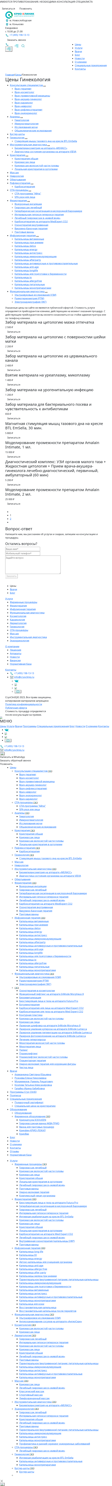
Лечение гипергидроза (32, 1039)
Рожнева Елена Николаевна (30, 1078)
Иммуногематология (26, 123)
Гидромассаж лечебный (28, 207)
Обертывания (18, 179)
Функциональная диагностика (27, 291)
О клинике (81, 61)
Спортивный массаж (31, 1394)
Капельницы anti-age (27, 267)
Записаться (8, 8)
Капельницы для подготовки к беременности (40, 274)
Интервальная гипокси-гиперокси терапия (39, 214)
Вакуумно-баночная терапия (31, 228)
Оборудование (18, 1109)
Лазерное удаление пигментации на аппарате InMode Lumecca (55, 1032)
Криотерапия (18, 155)
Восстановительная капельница (37, 1307)
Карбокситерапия (25, 186)
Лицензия (15, 650)
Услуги (78, 48)
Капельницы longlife (26, 270)
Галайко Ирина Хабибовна (30, 1088)
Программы (29, 726)
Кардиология (17, 619)
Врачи (78, 51)
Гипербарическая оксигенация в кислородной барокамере (48, 211)
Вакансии (15, 660)
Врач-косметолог (24, 92)
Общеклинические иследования (33, 130)
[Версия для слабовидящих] (18, 691)
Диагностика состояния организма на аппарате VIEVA (45, 151)
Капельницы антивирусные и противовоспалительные (46, 263)
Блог (77, 55)
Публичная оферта (16, 707)
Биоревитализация (30, 997)
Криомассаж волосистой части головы (37, 165)
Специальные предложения (91, 65)
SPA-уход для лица (25, 197)
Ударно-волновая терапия (34, 1192)
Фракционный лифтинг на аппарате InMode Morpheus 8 (51, 994)
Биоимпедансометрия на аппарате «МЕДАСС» (41, 148)
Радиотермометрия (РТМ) (29, 298)
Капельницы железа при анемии (38, 1276)
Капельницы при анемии (29, 242)
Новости (80, 58)
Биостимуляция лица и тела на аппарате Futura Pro (48, 1001)
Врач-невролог (23, 106)
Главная (9, 74)
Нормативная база (21, 664)
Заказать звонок (16, 40)
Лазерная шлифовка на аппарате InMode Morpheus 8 (49, 1025)
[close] (2, 1481)
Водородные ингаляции (28, 204)
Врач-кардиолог (24, 102)
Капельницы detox (25, 246)
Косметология (18, 616)
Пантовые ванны (24, 232)
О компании (12, 646)
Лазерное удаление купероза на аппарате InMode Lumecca (53, 1029)
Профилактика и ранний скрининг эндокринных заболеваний (54, 1443)
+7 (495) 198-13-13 (19, 35)
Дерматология (18, 623)
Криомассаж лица (25, 162)
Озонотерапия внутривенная (31, 225)
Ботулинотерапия (29, 1004)
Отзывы (14, 1151)
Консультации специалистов (26, 85)
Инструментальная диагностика (28, 144)
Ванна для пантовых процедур (36, 1126)
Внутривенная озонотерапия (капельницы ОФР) (47, 1241)
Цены (78, 44)
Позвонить (25, 8)
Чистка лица (26, 1067)
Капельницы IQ (28, 1255)
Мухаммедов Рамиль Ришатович (34, 1081)
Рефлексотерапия (20, 183)
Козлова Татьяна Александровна (33, 1085)
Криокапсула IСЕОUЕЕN (32, 1119)
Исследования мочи (26, 127)
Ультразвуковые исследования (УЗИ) (35, 295)
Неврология (17, 176)
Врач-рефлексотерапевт (28, 109)
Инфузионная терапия (23, 235)
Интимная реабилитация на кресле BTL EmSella (46, 1216)
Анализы (15, 116)
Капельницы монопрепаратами (33, 288)
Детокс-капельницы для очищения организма (45, 1262)
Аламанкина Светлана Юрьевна (33, 1074)
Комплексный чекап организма (37, 1195)
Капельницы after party (32, 1272)
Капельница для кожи (31, 1304)
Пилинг (23, 1050)
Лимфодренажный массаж (34, 1398)
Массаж (14, 172)
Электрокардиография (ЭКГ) (31, 301)
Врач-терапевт (23, 88)
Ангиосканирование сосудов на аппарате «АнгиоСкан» (50, 1321)
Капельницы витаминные (29, 239)
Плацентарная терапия (32, 1060)
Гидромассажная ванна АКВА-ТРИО (39, 1123)
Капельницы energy (26, 249)
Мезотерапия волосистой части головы (42, 1043)
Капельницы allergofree (28, 281)
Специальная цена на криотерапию (35, 1106)
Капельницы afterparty (28, 260)
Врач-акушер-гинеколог (28, 99)
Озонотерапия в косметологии (37, 990)
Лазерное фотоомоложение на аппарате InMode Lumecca (52, 1036)
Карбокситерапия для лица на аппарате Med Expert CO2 (51, 1008)
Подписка (15, 1095)
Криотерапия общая (26, 158)
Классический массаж (31, 1391)
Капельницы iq (23, 277)
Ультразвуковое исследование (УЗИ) (40, 1318)
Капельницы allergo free (33, 1269)
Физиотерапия (18, 200)
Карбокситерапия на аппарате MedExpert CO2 (41, 221)
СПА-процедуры (19, 190)
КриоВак (24, 1133)
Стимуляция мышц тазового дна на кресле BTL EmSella (46, 141)
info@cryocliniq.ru (24, 677)
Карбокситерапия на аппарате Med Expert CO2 (46, 1234)
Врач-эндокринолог (26, 113)
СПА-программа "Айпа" (28, 193)
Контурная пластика (30, 1015)
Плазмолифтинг (28, 1053)
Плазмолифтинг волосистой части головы (43, 1057)
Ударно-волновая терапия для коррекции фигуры (47, 1064)
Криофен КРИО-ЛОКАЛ (32, 1130)
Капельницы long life (31, 1251)
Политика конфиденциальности (23, 704)
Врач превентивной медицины (32, 95)
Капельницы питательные (30, 284)
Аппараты (15, 653)
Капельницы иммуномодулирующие (36, 256)
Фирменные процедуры (23, 602)
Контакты (80, 68)
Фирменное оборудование (30, 1116)
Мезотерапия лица (30, 1046)
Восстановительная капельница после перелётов (47, 1311)
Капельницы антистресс (28, 253)
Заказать (11, 576)
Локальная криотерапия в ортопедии (36, 169)
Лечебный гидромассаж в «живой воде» (37, 218)
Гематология (22, 120)
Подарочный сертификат (29, 1102)
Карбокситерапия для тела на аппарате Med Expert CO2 (51, 1011)
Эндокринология (19, 640)
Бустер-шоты (17, 134)
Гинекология (17, 137)
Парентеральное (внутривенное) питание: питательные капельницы (58, 1279)
